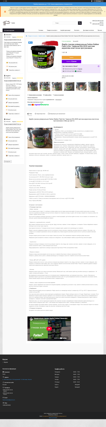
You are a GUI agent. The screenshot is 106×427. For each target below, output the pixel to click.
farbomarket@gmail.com (9, 400)
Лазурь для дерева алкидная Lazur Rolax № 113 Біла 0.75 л (13, 57)
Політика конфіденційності (61, 416)
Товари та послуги (52, 30)
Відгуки (6, 362)
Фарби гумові (42, 36)
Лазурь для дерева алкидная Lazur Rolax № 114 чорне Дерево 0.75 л (13, 53)
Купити (71, 57)
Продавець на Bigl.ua (53, 414)
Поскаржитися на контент (48, 416)
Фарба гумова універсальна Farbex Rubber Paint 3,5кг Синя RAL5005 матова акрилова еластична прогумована (13, 130)
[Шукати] (80, 23)
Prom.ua (60, 413)
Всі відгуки (7, 161)
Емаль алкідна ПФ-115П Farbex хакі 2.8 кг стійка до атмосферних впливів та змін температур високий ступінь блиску (14, 87)
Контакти (76, 30)
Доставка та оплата (88, 30)
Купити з (69, 61)
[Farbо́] (6, 23)
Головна (41, 30)
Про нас (100, 30)
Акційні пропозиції (65, 30)
